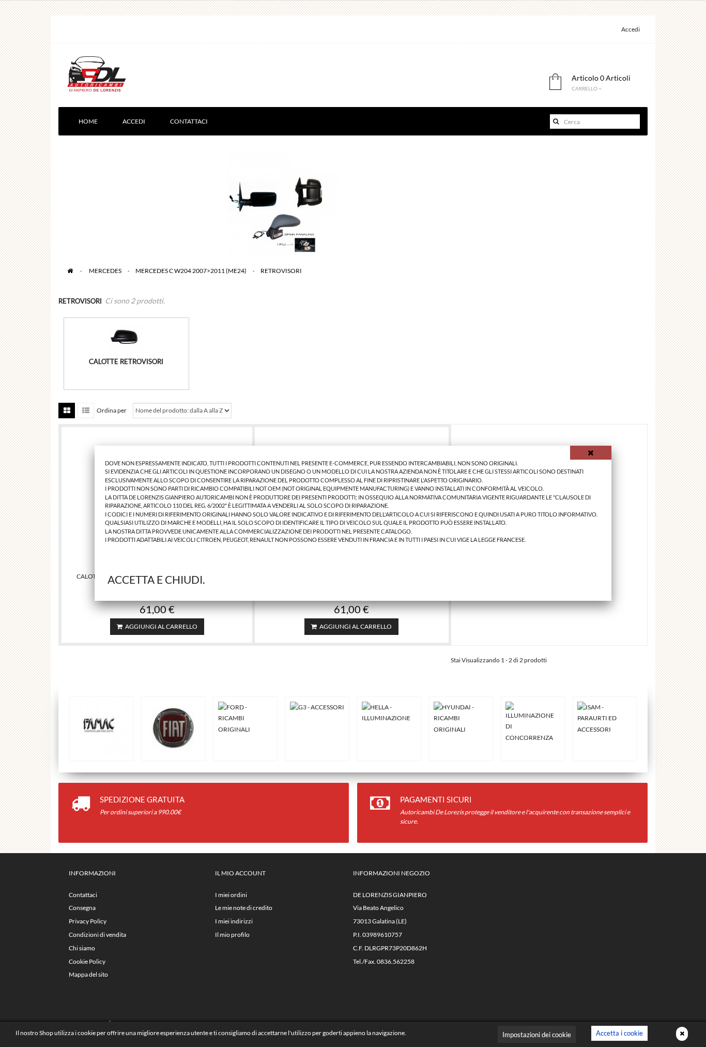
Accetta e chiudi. (156, 579)
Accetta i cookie (619, 1033)
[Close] (590, 453)
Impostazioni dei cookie (536, 1034)
